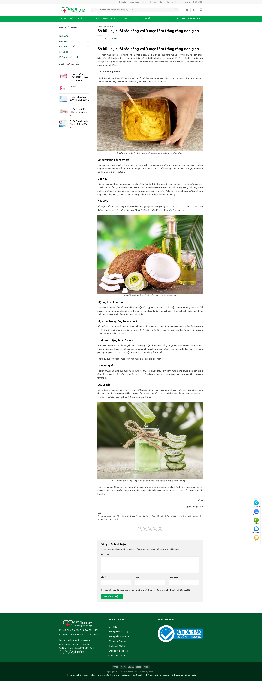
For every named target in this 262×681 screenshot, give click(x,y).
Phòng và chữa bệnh (68, 57)
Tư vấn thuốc (84, 18)
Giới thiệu (122, 2)
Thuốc (147, 18)
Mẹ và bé (63, 51)
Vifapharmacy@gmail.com (78, 639)
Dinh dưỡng (64, 36)
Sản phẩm (100, 18)
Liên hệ (188, 2)
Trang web (174, 577)
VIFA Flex (116, 18)
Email (138, 577)
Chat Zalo (256, 515)
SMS (256, 541)
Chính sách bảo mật (174, 2)
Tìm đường (256, 506)
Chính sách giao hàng (118, 650)
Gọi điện (256, 523)
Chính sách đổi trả (156, 2)
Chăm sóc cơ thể (67, 46)
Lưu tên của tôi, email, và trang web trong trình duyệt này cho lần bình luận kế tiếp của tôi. (147, 590)
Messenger (256, 532)
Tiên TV (123, 39)
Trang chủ (67, 18)
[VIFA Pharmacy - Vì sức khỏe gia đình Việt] (73, 10)
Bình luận (106, 553)
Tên (103, 577)
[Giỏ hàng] (201, 10)
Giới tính (63, 41)
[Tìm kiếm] (176, 10)
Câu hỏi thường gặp (117, 641)
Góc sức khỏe (131, 18)
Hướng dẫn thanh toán (137, 2)
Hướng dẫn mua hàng (118, 631)
